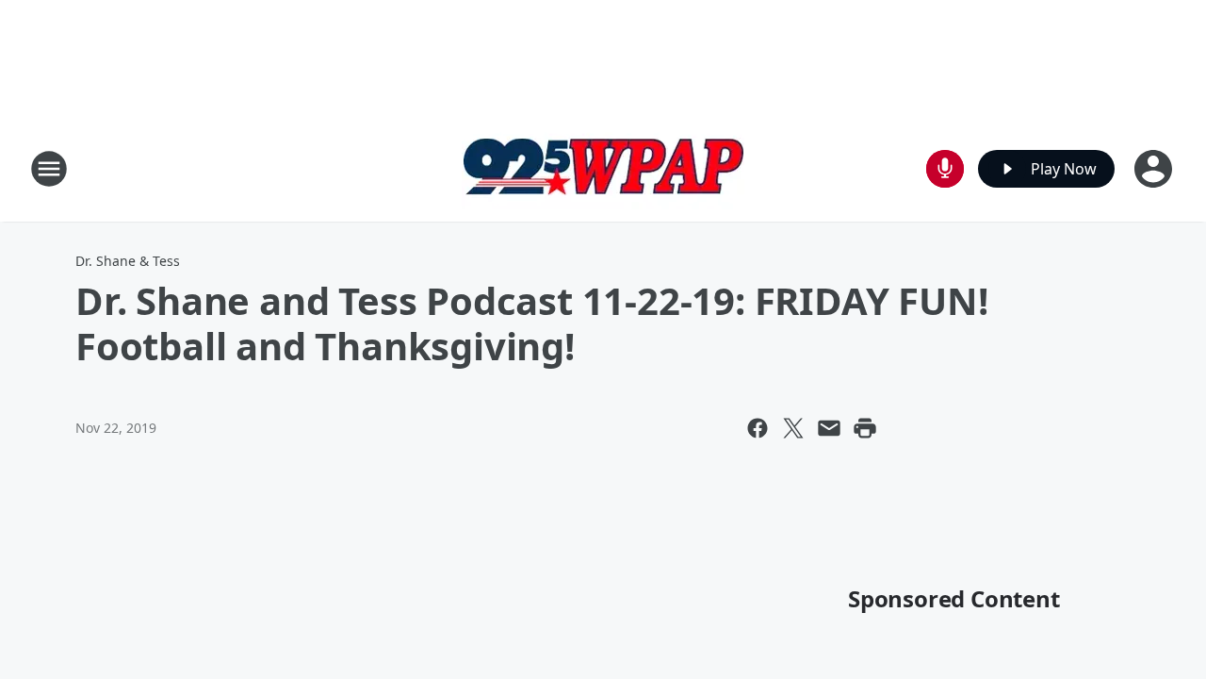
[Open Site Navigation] (49, 169)
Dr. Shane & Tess (127, 261)
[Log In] (1155, 169)
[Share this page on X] (793, 428)
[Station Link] (603, 168)
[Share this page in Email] (829, 428)
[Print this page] (865, 428)
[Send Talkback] (945, 169)
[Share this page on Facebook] (757, 428)
